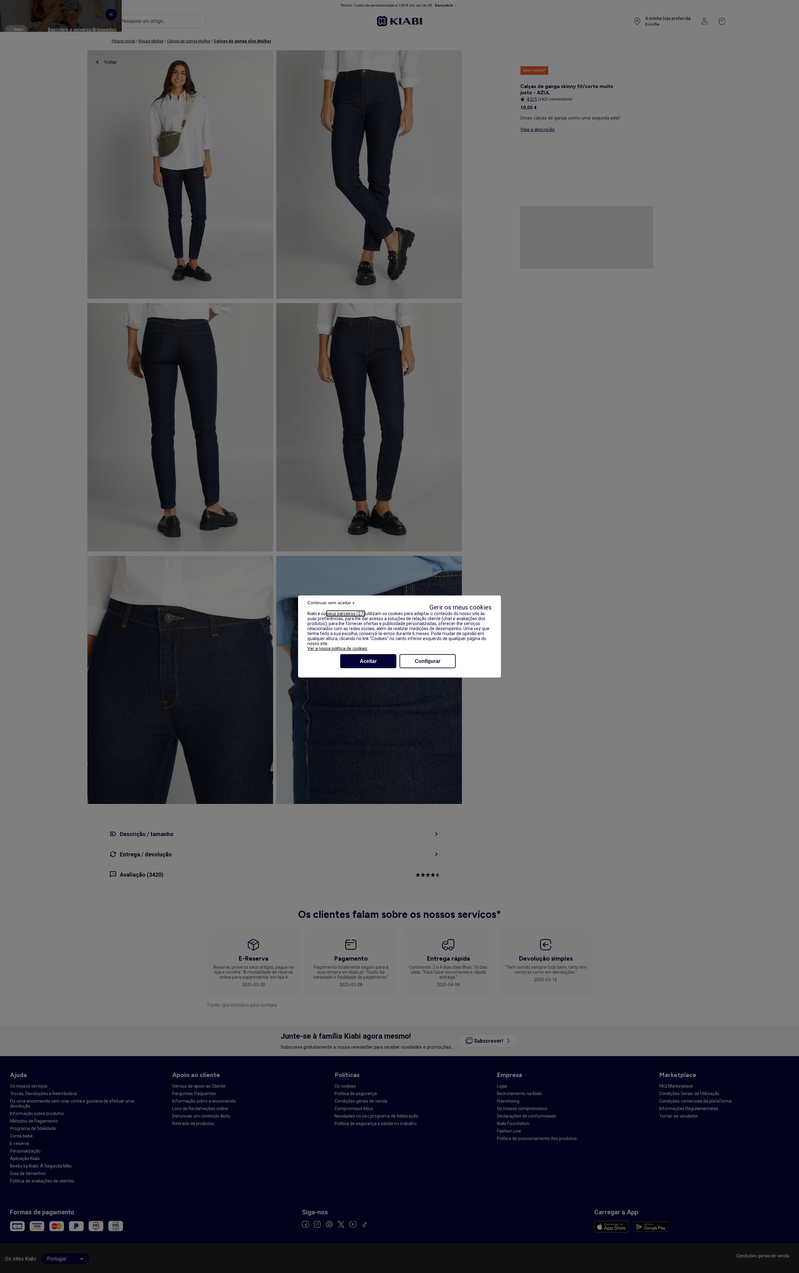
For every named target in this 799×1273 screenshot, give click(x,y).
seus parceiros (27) (346, 613)
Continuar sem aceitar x (331, 602)
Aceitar (368, 661)
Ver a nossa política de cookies (337, 648)
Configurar (427, 661)
